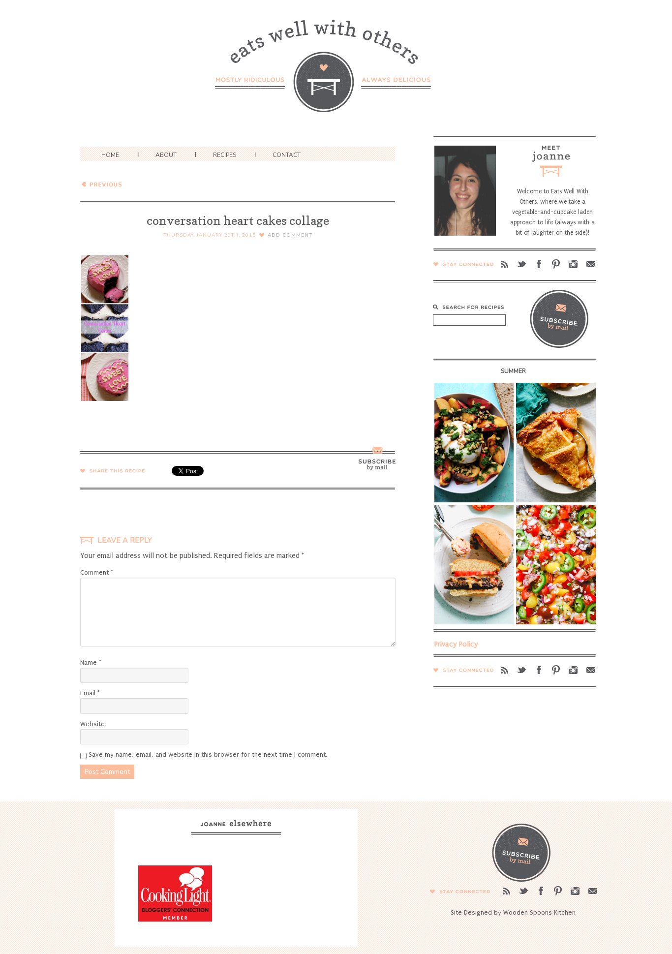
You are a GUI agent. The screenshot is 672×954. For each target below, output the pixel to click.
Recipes (224, 155)
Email (90, 693)
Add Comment (290, 235)
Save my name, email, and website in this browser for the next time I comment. (208, 754)
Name (90, 662)
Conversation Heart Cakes (151, 183)
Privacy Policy (456, 644)
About (166, 155)
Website (92, 724)
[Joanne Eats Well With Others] (336, 72)
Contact (287, 155)
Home (110, 155)
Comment (96, 572)
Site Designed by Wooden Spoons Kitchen (513, 912)
